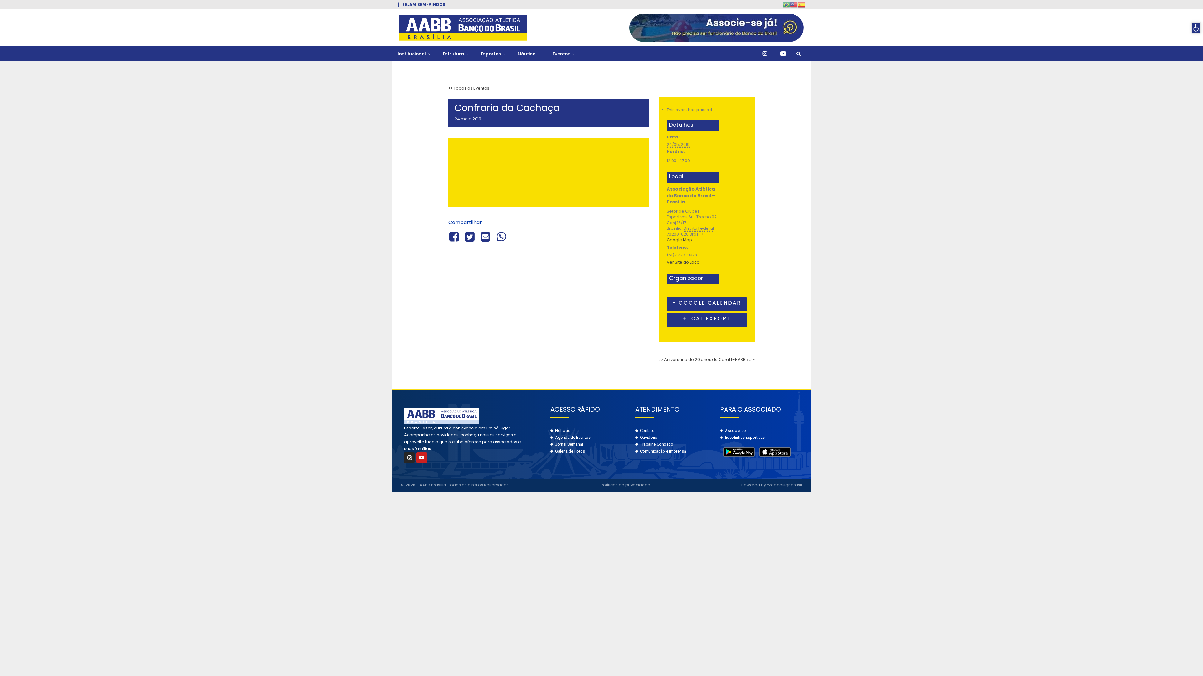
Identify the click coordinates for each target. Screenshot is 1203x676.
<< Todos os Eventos (468, 88)
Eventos (561, 54)
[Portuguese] (786, 5)
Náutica (527, 54)
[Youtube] (421, 457)
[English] (794, 5)
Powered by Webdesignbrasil (771, 485)
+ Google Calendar (706, 302)
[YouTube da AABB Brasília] (783, 53)
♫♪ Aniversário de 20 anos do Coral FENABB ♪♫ (706, 359)
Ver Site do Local (683, 262)
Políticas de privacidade (625, 485)
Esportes (491, 54)
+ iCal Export (707, 318)
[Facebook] (455, 236)
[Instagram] (409, 457)
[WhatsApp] (501, 236)
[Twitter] (469, 236)
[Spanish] (801, 5)
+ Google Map (685, 237)
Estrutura (453, 54)
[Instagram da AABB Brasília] (765, 53)
